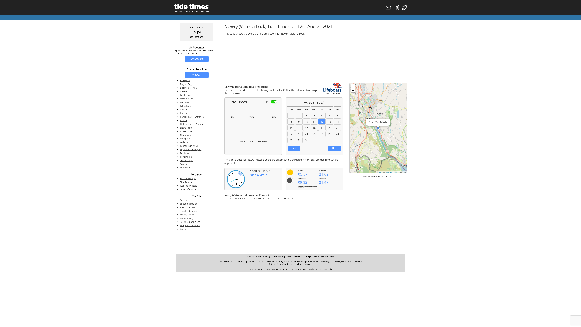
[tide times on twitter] (403, 9)
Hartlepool (185, 113)
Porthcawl (185, 153)
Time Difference (188, 189)
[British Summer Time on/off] (274, 102)
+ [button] (353, 86)
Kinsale (183, 120)
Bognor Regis (186, 84)
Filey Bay (184, 102)
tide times (191, 6)
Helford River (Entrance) (192, 116)
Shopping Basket (188, 203)
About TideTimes (188, 211)
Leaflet (379, 172)
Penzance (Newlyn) (189, 145)
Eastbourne (186, 95)
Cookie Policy (186, 218)
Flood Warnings (188, 178)
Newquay (185, 138)
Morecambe (186, 131)
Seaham (184, 164)
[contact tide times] (387, 9)
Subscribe (185, 200)
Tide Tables (186, 182)
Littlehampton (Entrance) (192, 124)
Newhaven (185, 135)
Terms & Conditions (190, 221)
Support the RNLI (333, 93)
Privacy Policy (187, 214)
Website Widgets (188, 185)
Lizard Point (186, 127)
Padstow (184, 142)
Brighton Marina (188, 87)
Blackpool (185, 80)
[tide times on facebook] (395, 9)
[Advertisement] (315, 59)
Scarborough (186, 160)
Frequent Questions (190, 225)
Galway (183, 109)
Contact (184, 229)
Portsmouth (186, 156)
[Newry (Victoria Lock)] (378, 128)
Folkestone (185, 105)
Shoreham (185, 167)
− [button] (353, 90)
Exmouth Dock (187, 98)
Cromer (184, 91)
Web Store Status (188, 207)
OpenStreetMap (391, 172)
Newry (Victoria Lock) (378, 122)
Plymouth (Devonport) (191, 149)
